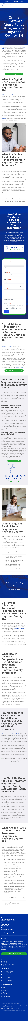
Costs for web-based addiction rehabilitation (10, 733)
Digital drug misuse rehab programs (9, 94)
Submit (6, 311)
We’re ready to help (5, 931)
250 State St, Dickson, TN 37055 (8, 920)
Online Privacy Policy (5, 1003)
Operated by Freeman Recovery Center (11, 1010)
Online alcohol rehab (6, 169)
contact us (13, 643)
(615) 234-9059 (19, 367)
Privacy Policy (24, 1005)
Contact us (4, 118)
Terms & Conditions (15, 1003)
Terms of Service (6, 1006)
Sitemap (23, 1010)
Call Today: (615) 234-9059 (14, 589)
